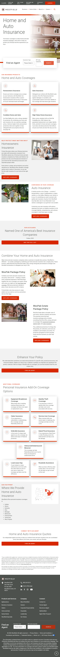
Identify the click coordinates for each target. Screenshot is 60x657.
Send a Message (27, 586)
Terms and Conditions (46, 633)
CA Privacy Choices (46, 635)
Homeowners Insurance (11, 91)
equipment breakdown (49, 322)
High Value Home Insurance (42, 115)
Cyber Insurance (17, 416)
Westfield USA (8, 582)
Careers (23, 605)
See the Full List (30, 242)
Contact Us (40, 3)
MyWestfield (42, 611)
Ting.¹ (10, 294)
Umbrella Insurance (18, 431)
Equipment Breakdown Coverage (19, 400)
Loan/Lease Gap (16, 463)
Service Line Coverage (47, 416)
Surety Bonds (5, 614)
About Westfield (25, 602)
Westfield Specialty (7, 617)
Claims (4, 3)
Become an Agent (29, 3)
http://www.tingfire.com (26, 564)
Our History (24, 617)
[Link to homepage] (9, 9)
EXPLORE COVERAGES (10, 177)
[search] (54, 9)
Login (50, 3)
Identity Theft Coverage (43, 400)
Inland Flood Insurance (47, 431)
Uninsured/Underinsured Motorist (33, 447)
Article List (37, 635)
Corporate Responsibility (27, 608)
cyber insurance (47, 324)
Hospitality (23, 611)
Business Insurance (7, 605)
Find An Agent (30, 370)
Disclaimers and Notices (12, 635)
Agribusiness (5, 602)
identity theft (36, 324)
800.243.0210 (27, 582)
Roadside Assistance (46, 463)
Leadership (24, 614)
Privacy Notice (34, 633)
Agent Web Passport (45, 614)
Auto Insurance (37, 91)
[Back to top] (56, 653)
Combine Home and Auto (12, 115)
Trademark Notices (26, 635)
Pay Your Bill (20, 3)
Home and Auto (6, 611)
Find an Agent (10, 3)
